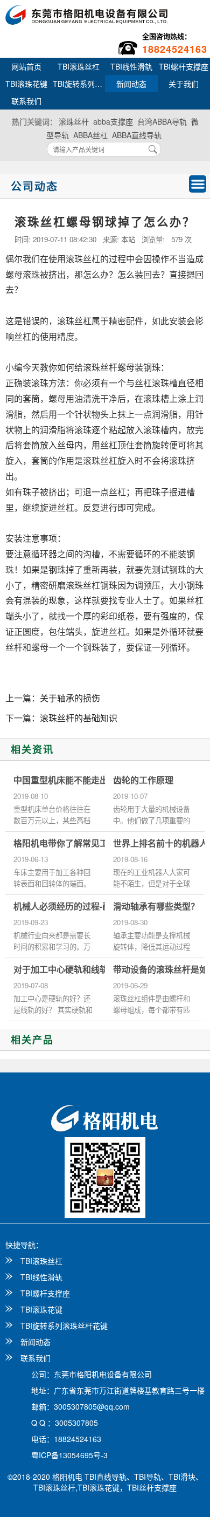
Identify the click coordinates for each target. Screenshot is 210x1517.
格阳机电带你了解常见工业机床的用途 (86, 843)
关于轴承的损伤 (70, 698)
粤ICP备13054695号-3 (69, 1455)
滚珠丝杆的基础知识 (78, 718)
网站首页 (26, 66)
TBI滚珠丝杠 (79, 66)
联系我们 (26, 100)
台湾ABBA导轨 (162, 121)
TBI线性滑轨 (131, 66)
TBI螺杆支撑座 (45, 1293)
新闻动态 (131, 83)
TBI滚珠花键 (26, 83)
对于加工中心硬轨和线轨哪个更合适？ (86, 969)
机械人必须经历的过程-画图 (66, 906)
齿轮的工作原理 (143, 780)
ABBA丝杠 (90, 134)
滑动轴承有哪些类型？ (156, 906)
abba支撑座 (113, 121)
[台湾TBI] (86, 13)
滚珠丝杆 (74, 121)
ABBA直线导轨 (137, 134)
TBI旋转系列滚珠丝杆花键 (79, 83)
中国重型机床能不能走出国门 (69, 780)
